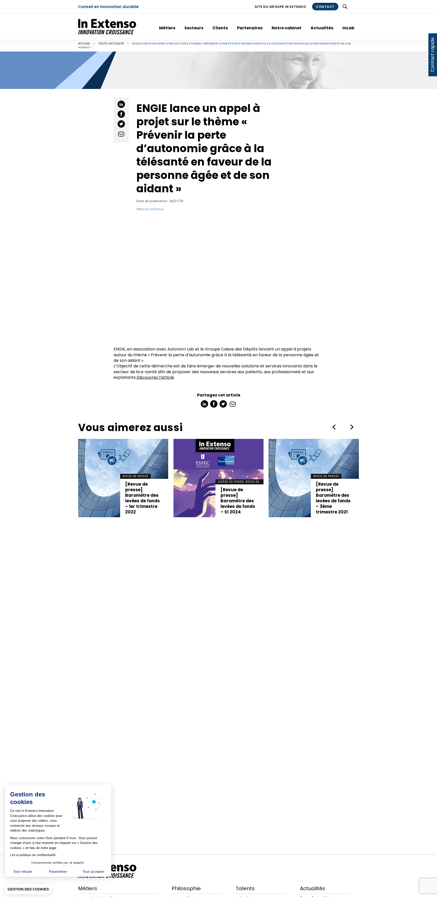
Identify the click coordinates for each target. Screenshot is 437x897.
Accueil (84, 43)
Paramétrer (58, 871)
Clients (220, 28)
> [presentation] (334, 427)
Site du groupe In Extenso (280, 6)
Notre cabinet (286, 28)
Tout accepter (93, 871)
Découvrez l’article (155, 377)
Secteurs (193, 28)
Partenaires (250, 28)
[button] (28, 889)
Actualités (322, 28)
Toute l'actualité (111, 43)
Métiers (167, 28)
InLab (348, 28)
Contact (325, 6)
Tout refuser (22, 871)
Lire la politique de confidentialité (33, 855)
